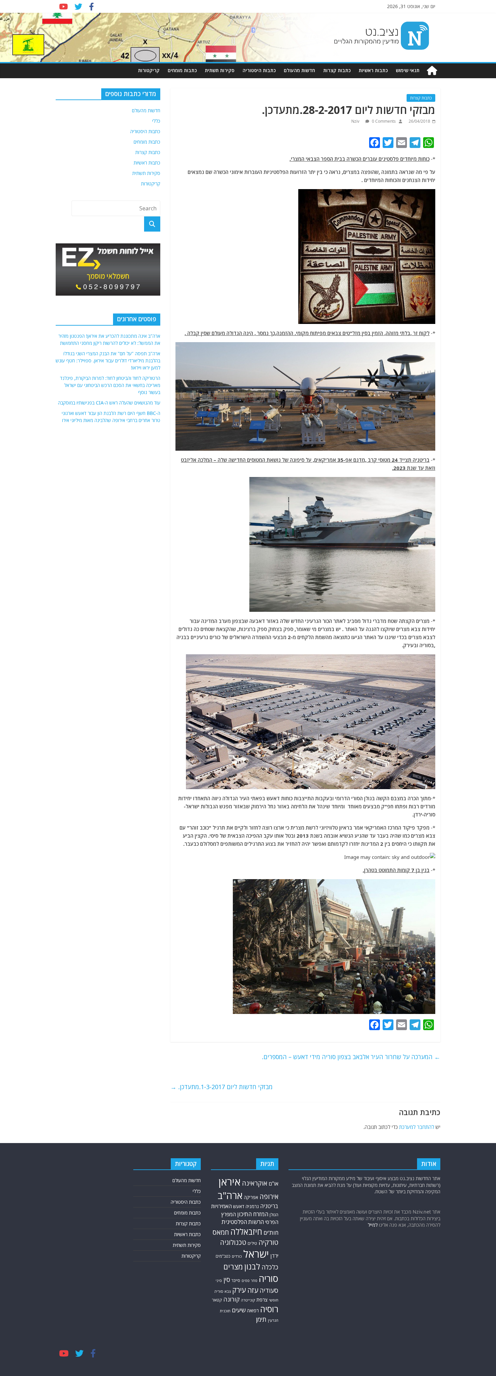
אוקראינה (254, 1183)
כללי (156, 121)
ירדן (274, 1255)
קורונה (231, 1299)
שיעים (239, 1310)
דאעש (238, 1206)
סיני (219, 1280)
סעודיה (268, 1290)
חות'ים (271, 1232)
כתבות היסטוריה (259, 70)
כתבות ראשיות (373, 70)
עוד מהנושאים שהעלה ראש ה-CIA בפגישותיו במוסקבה (109, 402)
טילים (252, 1243)
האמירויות (221, 1206)
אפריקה (251, 1197)
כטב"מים (223, 1256)
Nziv (355, 121)
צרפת (262, 1299)
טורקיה (268, 1242)
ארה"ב (230, 1195)
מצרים (233, 1267)
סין (226, 1279)
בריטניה (269, 1206)
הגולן (274, 1215)
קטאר (217, 1300)
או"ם (273, 1183)
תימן (261, 1319)
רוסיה (269, 1309)
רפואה (253, 1310)
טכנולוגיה (233, 1242)
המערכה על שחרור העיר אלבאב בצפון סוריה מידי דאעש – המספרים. (351, 1057)
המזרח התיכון (252, 1214)
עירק (239, 1290)
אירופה (268, 1196)
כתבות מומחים (182, 70)
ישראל (256, 1254)
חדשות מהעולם (299, 70)
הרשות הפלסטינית (243, 1222)
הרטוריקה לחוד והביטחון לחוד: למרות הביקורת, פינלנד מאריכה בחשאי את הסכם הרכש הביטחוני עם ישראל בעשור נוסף (110, 385)
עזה (252, 1290)
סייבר (235, 1280)
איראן (230, 1182)
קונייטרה (248, 1300)
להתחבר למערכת (416, 1127)
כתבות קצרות (337, 70)
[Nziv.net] (431, 70)
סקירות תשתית (220, 70)
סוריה (268, 1278)
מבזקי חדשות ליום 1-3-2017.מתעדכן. (221, 1087)
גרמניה (252, 1206)
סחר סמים (249, 1280)
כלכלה (269, 1267)
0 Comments (383, 121)
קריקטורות (149, 70)
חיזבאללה (246, 1231)
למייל (373, 1225)
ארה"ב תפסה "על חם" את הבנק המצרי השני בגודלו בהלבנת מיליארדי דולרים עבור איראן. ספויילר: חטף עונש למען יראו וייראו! (108, 360)
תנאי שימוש (407, 70)
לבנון (252, 1266)
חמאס (221, 1232)
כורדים (237, 1256)
